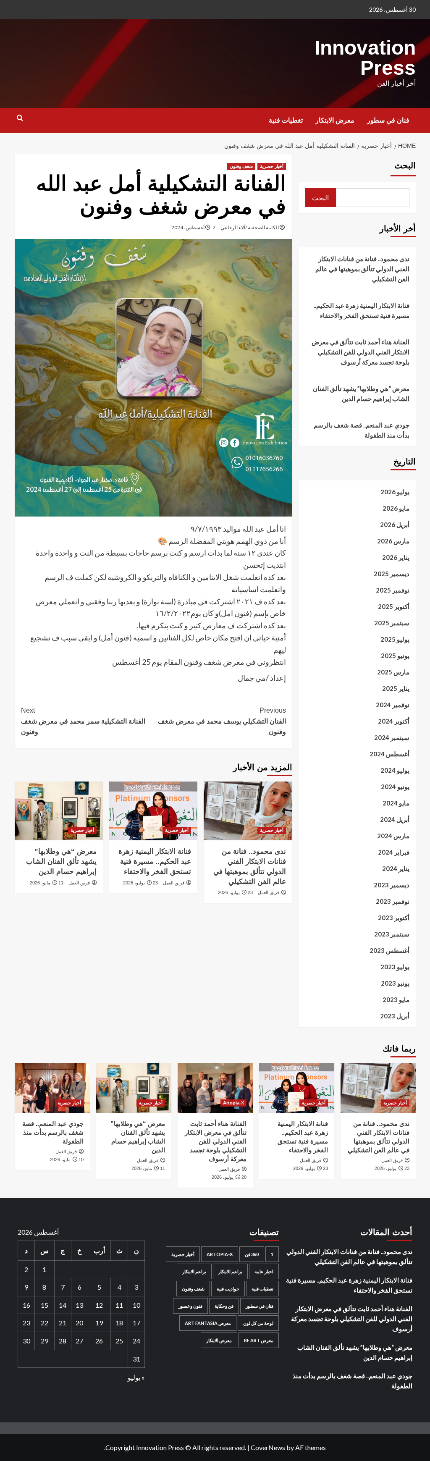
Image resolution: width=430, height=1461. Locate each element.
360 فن (252, 1254)
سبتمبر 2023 (391, 934)
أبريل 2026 (394, 524)
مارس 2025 (393, 672)
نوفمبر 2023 (392, 901)
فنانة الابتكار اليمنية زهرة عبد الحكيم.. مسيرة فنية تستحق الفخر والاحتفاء (154, 861)
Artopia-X (233, 1102)
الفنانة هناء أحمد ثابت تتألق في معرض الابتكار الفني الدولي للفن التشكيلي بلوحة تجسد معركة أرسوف (360, 352)
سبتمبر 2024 (391, 737)
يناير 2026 (395, 557)
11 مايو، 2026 (46, 882)
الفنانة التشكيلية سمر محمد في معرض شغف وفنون (83, 721)
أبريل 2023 (394, 1016)
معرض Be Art (258, 1340)
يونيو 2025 (395, 655)
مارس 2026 (393, 541)
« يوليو (136, 1377)
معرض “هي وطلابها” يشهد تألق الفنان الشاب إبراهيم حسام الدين (61, 861)
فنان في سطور (388, 120)
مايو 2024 (396, 803)
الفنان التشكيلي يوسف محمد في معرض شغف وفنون (222, 721)
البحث (405, 165)
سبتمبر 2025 (391, 623)
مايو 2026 (396, 508)
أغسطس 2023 (389, 950)
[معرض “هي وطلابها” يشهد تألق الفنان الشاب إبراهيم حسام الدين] (59, 811)
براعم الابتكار (230, 1271)
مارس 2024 (393, 835)
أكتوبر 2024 (393, 721)
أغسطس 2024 (389, 754)
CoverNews (268, 1447)
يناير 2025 (395, 688)
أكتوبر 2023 (393, 917)
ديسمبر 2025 (391, 573)
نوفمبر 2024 (392, 704)
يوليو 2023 (394, 967)
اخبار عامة (263, 1271)
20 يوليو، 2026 (229, 1177)
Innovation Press (365, 58)
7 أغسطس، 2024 (193, 227)
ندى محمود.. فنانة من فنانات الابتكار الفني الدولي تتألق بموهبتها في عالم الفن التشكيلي (362, 269)
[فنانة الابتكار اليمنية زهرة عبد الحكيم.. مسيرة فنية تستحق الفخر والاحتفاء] (153, 811)
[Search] (20, 118)
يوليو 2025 (394, 639)
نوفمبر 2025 (392, 590)
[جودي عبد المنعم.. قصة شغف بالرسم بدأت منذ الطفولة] (52, 1088)
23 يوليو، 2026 (235, 892)
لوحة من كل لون (258, 1323)
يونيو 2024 (395, 786)
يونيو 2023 (395, 983)
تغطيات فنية (286, 120)
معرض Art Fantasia (208, 1323)
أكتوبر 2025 (393, 606)
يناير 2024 (395, 868)
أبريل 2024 (394, 819)
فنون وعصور (190, 1306)
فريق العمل (268, 892)
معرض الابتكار (334, 120)
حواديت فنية (228, 1288)
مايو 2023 (396, 999)
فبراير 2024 (393, 852)
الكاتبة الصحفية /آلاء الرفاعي (249, 227)
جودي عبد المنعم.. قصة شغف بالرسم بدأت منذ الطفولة (361, 430)
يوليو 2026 (394, 492)
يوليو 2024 (394, 770)
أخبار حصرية (271, 166)
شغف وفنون (241, 166)
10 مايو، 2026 (67, 1159)
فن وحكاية (224, 1306)
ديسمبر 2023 (391, 885)
